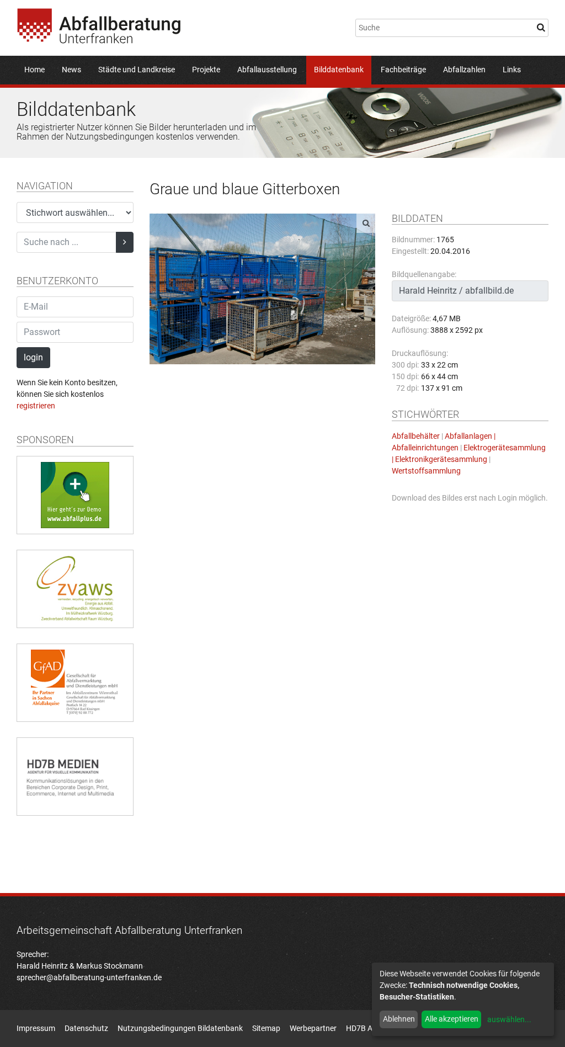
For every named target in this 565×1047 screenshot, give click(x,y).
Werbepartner (313, 1028)
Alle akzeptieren (451, 1018)
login (33, 357)
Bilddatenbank (339, 69)
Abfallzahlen (464, 69)
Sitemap (266, 1028)
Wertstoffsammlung (426, 470)
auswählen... (509, 1019)
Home (34, 69)
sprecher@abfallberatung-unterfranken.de (89, 977)
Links (512, 69)
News (71, 69)
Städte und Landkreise (136, 69)
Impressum (36, 1028)
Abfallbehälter (416, 436)
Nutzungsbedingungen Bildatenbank (180, 1028)
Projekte (206, 69)
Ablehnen (399, 1018)
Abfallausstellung (267, 69)
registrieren (36, 405)
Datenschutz (86, 1028)
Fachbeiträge (403, 69)
